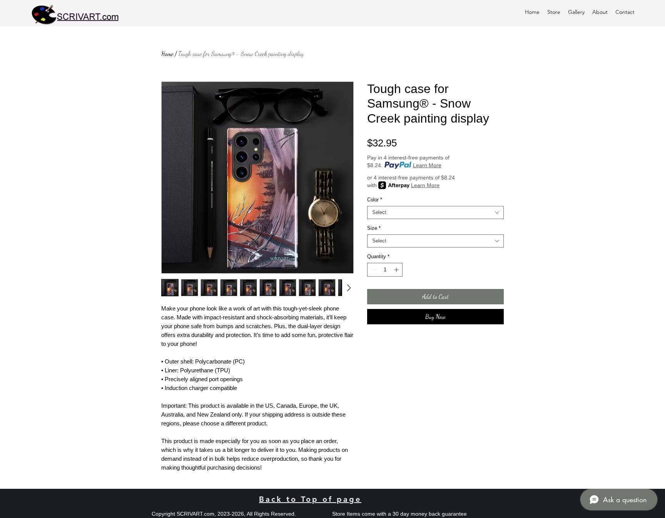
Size (374, 228)
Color (374, 200)
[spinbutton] (385, 269)
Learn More (427, 165)
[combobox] (435, 212)
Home (167, 53)
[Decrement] (373, 269)
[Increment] (397, 269)
